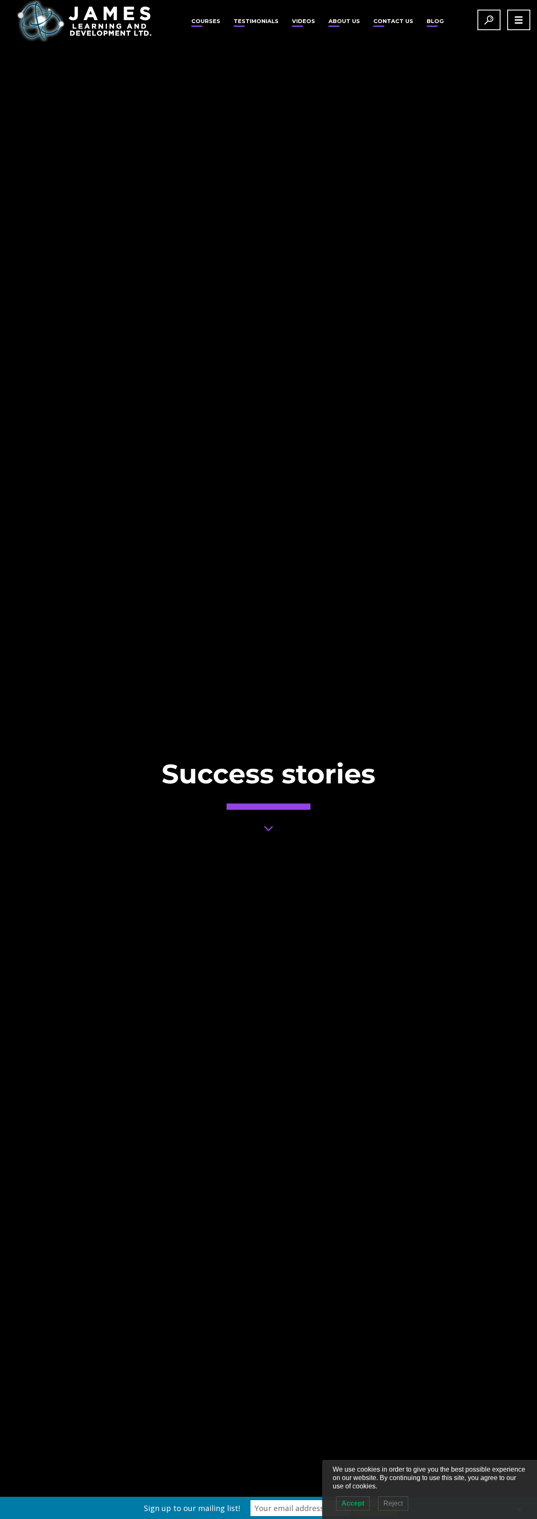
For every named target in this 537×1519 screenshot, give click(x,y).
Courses (205, 21)
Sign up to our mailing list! (192, 1508)
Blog (435, 21)
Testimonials (256, 21)
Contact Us (393, 21)
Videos (303, 21)
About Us (344, 21)
